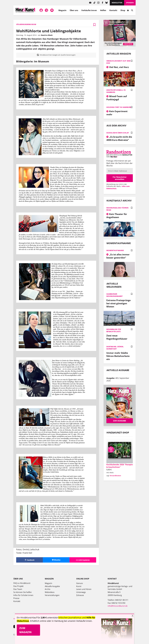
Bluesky (107, 2)
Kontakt (113, 10)
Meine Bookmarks (52, 10)
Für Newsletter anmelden (120, 178)
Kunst (78, 586)
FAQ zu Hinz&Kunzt (21, 583)
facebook (102, 2)
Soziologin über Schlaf (117, 133)
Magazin (62, 10)
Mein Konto (41, 10)
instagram (98, 2)
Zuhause (80, 595)
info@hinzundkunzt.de (117, 606)
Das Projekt (18, 586)
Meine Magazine (46, 10)
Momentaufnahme (115, 250)
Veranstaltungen (52, 595)
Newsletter (117, 3)
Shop (122, 10)
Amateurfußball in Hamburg (115, 91)
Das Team (17, 589)
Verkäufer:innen (89, 10)
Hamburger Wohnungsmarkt (114, 295)
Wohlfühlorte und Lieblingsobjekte (48, 30)
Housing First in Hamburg (118, 107)
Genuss (79, 583)
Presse (16, 598)
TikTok (94, 2)
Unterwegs (81, 592)
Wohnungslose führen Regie (117, 209)
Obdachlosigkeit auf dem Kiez (118, 62)
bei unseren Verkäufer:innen (78, 620)
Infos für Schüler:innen (23, 595)
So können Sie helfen (22, 592)
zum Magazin (25, 630)
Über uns (74, 10)
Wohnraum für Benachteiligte (113, 330)
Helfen (103, 10)
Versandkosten (115, 476)
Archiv (47, 589)
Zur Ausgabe (119, 420)
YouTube (90, 2)
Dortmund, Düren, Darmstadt (115, 347)
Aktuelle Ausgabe (52, 586)
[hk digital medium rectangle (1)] (120, 45)
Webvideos (49, 592)
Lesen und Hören (83, 589)
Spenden (130, 3)
